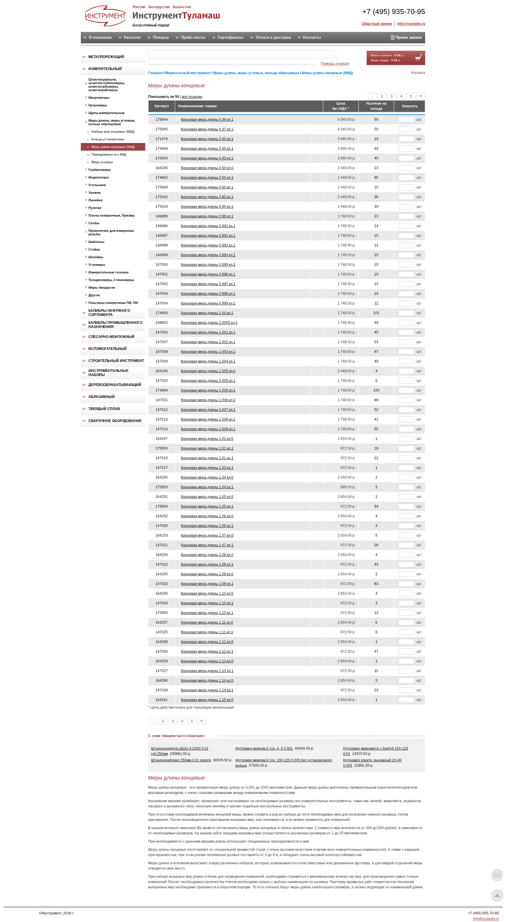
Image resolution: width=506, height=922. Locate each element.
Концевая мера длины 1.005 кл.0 (208, 371)
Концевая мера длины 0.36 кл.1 (207, 120)
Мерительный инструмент (188, 73)
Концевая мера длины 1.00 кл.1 (207, 313)
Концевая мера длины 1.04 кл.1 (207, 487)
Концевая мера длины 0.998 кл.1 (208, 294)
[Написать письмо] (497, 875)
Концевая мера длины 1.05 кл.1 (207, 506)
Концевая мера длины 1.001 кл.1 (208, 332)
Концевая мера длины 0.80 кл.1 (207, 197)
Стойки (94, 249)
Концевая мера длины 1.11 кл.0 (207, 622)
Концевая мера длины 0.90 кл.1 (207, 207)
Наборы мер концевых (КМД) (113, 131)
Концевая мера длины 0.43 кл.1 (207, 158)
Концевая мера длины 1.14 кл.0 (207, 680)
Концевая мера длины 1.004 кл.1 (208, 361)
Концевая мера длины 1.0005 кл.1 (209, 323)
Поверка (161, 37)
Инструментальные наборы (108, 373)
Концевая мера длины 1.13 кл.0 (207, 661)
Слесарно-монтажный (111, 337)
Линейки (95, 200)
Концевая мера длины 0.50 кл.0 (207, 168)
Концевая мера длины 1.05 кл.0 (207, 497)
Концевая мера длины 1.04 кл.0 (207, 477)
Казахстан (182, 7)
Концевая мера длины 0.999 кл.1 (208, 303)
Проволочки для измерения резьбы (111, 232)
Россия (139, 7)
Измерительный (105, 69)
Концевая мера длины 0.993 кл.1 (208, 245)
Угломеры (96, 264)
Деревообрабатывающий (114, 385)
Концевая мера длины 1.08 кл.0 (207, 555)
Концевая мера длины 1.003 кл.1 (208, 352)
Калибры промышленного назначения (115, 325)
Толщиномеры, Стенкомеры (111, 280)
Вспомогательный (107, 349)
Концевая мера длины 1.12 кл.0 (207, 642)
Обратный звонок (377, 24)
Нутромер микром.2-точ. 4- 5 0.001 (264, 748)
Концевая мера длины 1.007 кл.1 (208, 410)
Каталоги (132, 37)
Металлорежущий (106, 57)
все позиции (192, 97)
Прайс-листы (193, 37)
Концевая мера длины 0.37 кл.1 (207, 129)
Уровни (94, 192)
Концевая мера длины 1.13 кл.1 (207, 671)
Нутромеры (97, 105)
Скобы (93, 223)
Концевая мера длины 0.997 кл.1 (208, 284)
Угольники (97, 185)
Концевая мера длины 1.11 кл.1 (207, 632)
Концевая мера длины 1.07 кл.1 (207, 545)
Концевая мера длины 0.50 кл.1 (207, 178)
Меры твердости (101, 287)
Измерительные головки (108, 272)
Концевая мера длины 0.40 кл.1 (207, 139)
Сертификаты (230, 37)
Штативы (95, 257)
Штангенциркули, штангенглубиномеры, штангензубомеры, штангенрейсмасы (106, 85)
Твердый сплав (104, 409)
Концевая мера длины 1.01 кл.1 (207, 448)
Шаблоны (96, 242)
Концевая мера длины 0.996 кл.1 (208, 274)
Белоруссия (159, 7)
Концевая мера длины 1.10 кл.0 (207, 593)
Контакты (312, 37)
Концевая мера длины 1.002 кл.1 (208, 342)
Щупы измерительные (106, 113)
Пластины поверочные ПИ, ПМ (113, 303)
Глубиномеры (99, 169)
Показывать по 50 (163, 97)
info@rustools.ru (411, 24)
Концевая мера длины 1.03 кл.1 (207, 468)
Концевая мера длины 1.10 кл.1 (207, 603)
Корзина (418, 73)
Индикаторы (98, 177)
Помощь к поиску (335, 64)
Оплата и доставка (273, 37)
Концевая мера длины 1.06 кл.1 (207, 526)
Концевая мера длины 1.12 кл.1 (207, 651)
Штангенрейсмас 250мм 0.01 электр (181, 760)
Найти (347, 54)
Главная (155, 73)
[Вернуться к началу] (497, 895)
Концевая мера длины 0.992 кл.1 (208, 236)
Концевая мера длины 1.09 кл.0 (207, 574)
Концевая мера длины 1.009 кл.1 (208, 429)
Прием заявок (408, 37)
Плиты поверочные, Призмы (111, 215)
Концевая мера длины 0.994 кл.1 (208, 255)
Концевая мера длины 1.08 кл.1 (207, 564)
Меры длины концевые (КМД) (113, 147)
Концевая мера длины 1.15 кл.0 (207, 700)
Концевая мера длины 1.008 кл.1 (208, 419)
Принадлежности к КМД (108, 154)
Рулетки (94, 208)
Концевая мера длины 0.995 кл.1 (208, 265)
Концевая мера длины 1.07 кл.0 (207, 535)
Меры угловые (102, 162)
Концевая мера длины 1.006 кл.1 (208, 400)
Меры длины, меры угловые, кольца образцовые (111, 122)
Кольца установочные (107, 139)
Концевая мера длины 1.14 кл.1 (207, 690)
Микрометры (98, 97)
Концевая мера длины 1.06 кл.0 (207, 516)
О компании (100, 37)
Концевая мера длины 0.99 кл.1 (207, 216)
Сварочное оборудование (115, 421)
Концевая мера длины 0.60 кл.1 (207, 187)
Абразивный (101, 397)
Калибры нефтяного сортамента (109, 313)
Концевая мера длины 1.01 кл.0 (207, 439)
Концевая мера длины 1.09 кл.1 (207, 584)
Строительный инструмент (116, 361)
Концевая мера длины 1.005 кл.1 (208, 381)
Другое (94, 295)
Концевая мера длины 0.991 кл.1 (208, 226)
